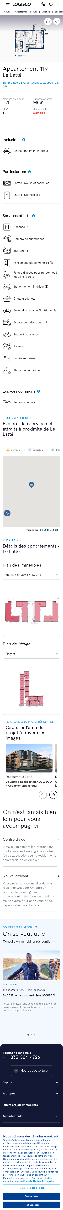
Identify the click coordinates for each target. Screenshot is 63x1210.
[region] (31, 1168)
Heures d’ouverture (34, 1070)
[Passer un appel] (43, 4)
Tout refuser (31, 1196)
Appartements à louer (26, 12)
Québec (46, 12)
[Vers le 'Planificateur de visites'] (58, 4)
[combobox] (31, 575)
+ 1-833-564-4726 (21, 1057)
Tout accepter (31, 1205)
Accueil (6, 12)
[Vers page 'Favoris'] (51, 4)
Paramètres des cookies (31, 1188)
